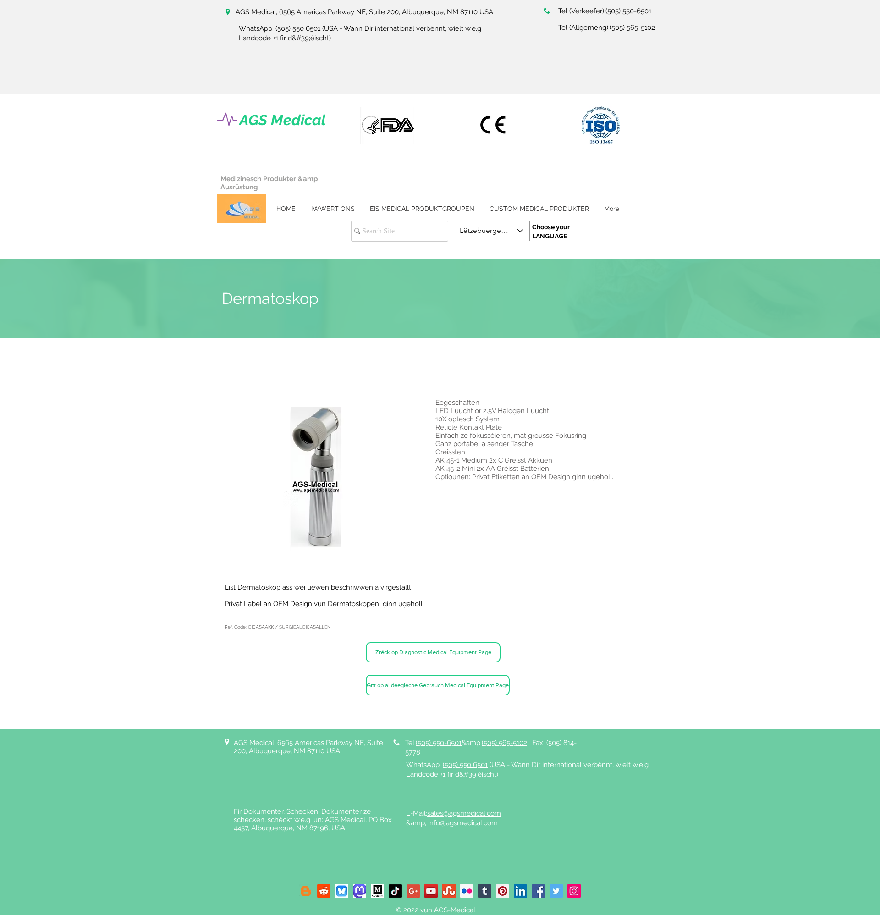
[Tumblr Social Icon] (484, 891)
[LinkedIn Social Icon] (520, 891)
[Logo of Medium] (377, 891)
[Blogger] (306, 891)
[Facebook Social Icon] (538, 891)
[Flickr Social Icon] (466, 891)
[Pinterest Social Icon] (502, 891)
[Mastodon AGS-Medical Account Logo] (359, 891)
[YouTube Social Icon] (431, 891)
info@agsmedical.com (463, 823)
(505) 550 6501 (297, 28)
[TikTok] (395, 891)
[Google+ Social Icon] (413, 891)
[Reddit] (323, 891)
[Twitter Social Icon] (556, 891)
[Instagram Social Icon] (574, 891)
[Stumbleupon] (449, 891)
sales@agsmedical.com (464, 813)
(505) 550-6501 (628, 11)
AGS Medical (282, 119)
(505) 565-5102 (632, 27)
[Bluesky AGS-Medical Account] (341, 891)
